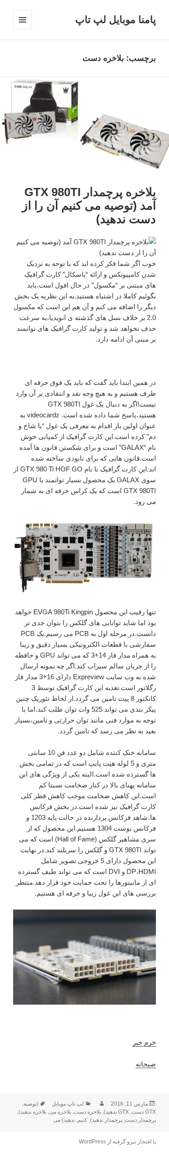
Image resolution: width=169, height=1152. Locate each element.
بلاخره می (60, 1112)
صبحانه (146, 1064)
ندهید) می (64, 1120)
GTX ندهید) (116, 1112)
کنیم (82, 1120)
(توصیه (30, 1104)
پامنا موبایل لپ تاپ (115, 19)
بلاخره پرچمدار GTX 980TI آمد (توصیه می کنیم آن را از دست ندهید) (89, 205)
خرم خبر (144, 1042)
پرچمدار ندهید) (106, 1120)
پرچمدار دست (140, 1120)
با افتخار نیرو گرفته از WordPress (117, 1141)
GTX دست (144, 1112)
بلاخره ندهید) (32, 1112)
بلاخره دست (87, 1112)
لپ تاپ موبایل (68, 1104)
